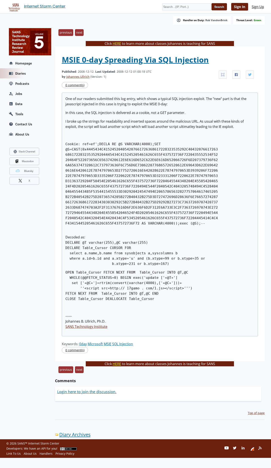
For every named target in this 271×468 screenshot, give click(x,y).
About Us (22, 134)
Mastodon (28, 161)
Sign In (239, 6)
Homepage (23, 63)
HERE (117, 43)
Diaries (20, 73)
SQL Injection (122, 344)
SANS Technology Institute (86, 326)
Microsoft (95, 344)
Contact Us (23, 124)
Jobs (18, 93)
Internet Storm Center (44, 6)
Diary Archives (74, 434)
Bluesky (28, 171)
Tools (19, 114)
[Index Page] (13, 6)
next (79, 32)
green (257, 20)
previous (66, 32)
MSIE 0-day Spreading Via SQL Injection (135, 60)
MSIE (107, 344)
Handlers (46, 454)
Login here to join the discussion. (86, 391)
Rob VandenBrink (216, 20)
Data (18, 103)
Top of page (256, 413)
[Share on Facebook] (236, 75)
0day (83, 344)
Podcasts (22, 83)
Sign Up (258, 6)
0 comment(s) (74, 85)
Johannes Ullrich (78, 77)
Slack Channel (27, 151)
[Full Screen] (223, 75)
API (43, 448)
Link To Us (13, 454)
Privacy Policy (64, 454)
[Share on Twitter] (250, 75)
